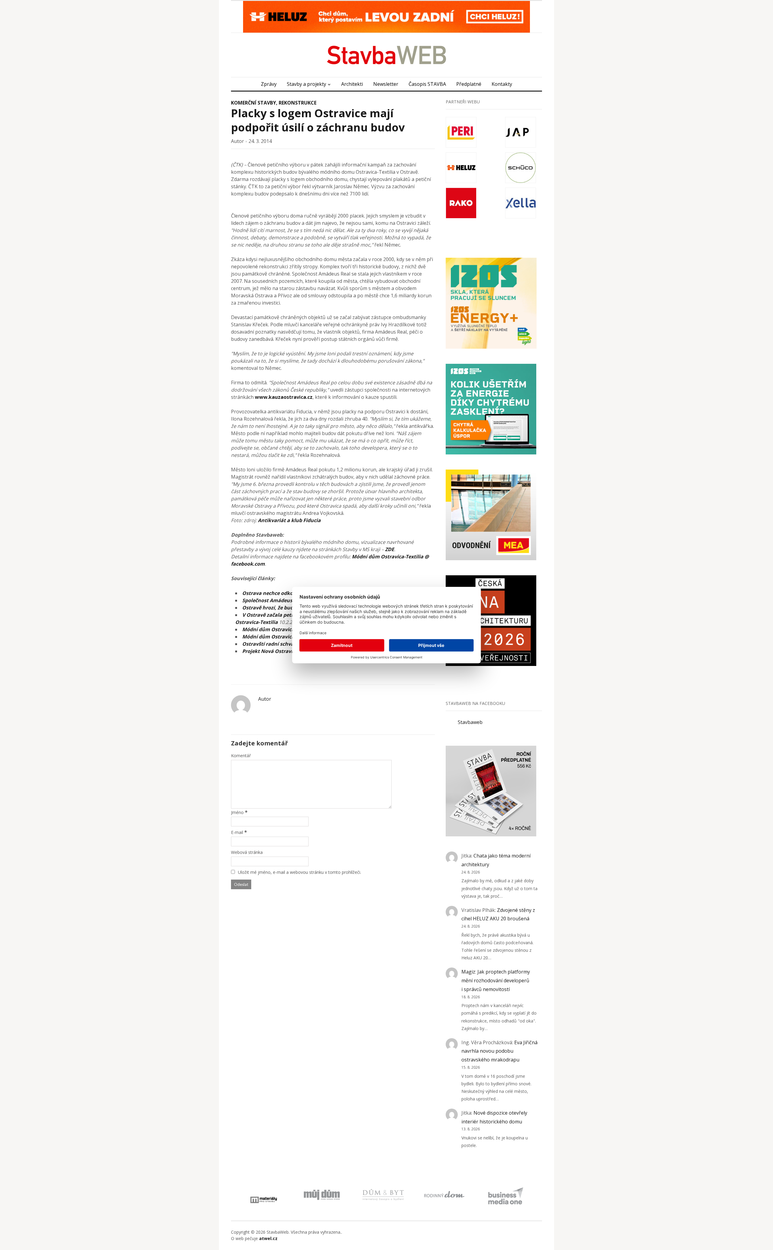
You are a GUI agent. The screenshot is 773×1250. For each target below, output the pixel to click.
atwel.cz (268, 1238)
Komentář (241, 755)
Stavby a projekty (306, 84)
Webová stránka (247, 852)
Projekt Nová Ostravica (270, 651)
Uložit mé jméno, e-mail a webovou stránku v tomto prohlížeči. (299, 872)
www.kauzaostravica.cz (284, 397)
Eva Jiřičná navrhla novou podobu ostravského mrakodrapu (499, 1051)
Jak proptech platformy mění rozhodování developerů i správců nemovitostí (495, 980)
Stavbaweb (470, 722)
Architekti (352, 84)
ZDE (389, 549)
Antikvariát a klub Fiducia (289, 520)
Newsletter (385, 84)
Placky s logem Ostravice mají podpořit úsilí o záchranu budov (318, 120)
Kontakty (502, 84)
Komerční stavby (253, 102)
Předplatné (468, 84)
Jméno (237, 812)
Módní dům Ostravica (268, 629)
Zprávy (269, 84)
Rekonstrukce (297, 102)
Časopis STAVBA (427, 84)
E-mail (237, 832)
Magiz (468, 971)
